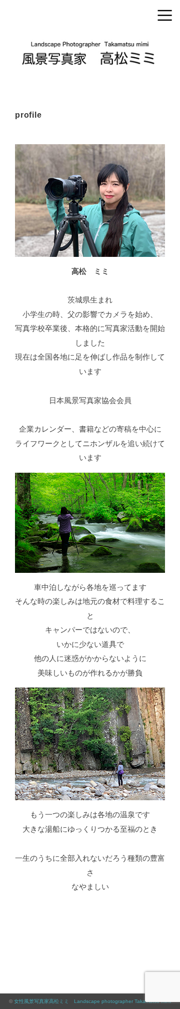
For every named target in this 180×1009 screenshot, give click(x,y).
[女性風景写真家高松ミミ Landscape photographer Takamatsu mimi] (90, 42)
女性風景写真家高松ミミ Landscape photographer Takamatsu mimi (92, 1001)
